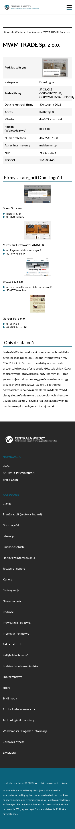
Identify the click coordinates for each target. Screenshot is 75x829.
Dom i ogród (47, 82)
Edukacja (8, 536)
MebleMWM (11, 352)
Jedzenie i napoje (14, 568)
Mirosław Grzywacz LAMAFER (23, 245)
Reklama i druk (12, 644)
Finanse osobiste (14, 546)
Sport (6, 687)
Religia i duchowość (15, 655)
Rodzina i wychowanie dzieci (21, 666)
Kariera (7, 579)
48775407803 (48, 138)
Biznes (7, 503)
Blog (6, 465)
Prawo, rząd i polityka (17, 622)
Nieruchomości (12, 601)
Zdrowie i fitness (13, 741)
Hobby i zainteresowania (19, 557)
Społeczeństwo (12, 676)
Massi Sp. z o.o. (13, 208)
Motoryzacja (11, 590)
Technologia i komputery (19, 720)
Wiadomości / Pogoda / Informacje (25, 731)
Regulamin (10, 480)
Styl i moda (10, 698)
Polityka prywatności (19, 473)
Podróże (8, 612)
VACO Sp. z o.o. (13, 281)
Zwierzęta (9, 752)
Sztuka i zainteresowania (19, 709)
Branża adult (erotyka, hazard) (22, 514)
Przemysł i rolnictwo (16, 633)
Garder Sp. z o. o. (14, 318)
